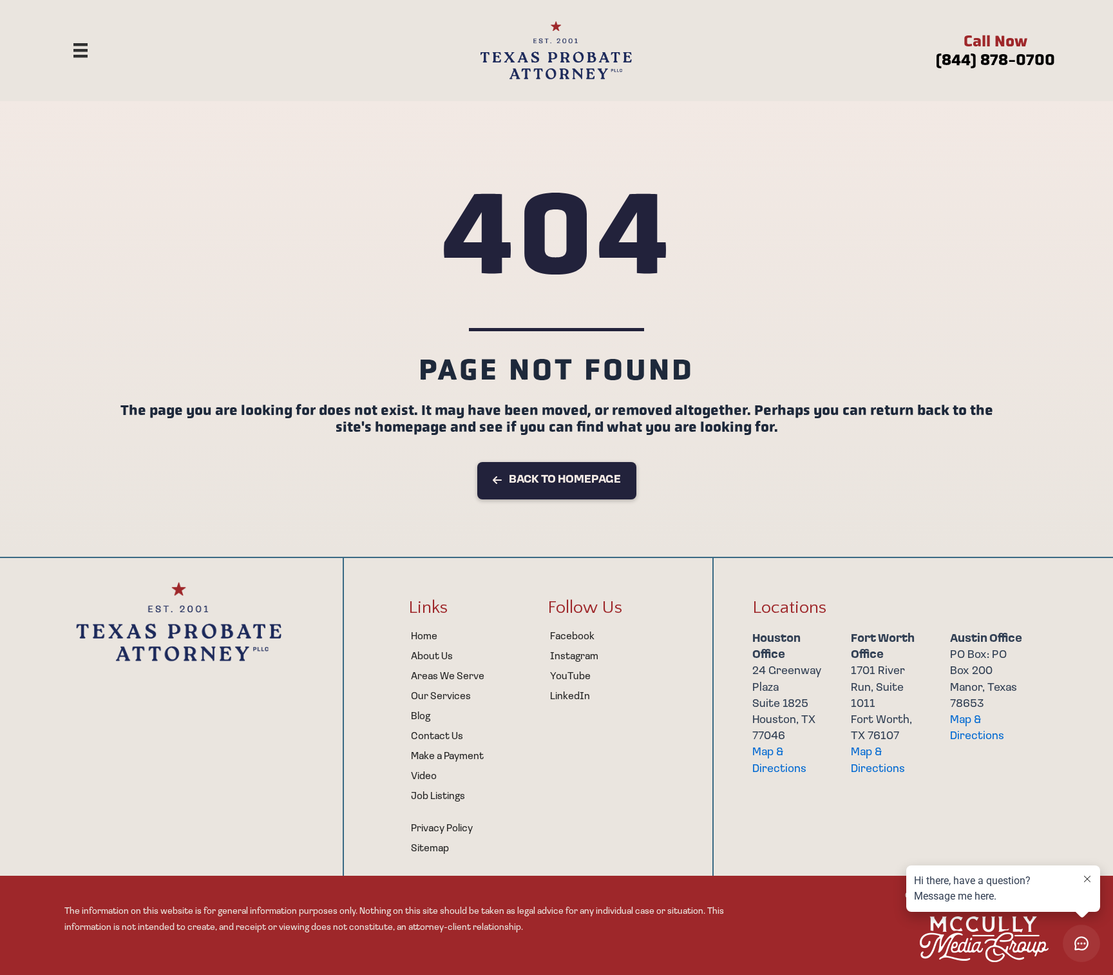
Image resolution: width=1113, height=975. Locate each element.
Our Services (441, 696)
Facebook (572, 637)
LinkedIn (570, 696)
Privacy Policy (442, 829)
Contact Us (437, 736)
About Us (432, 657)
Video (424, 776)
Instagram (574, 657)
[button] (556, 480)
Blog (420, 716)
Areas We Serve (447, 676)
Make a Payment (447, 756)
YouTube (570, 676)
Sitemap (430, 849)
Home (424, 637)
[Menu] (80, 50)
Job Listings (438, 796)
